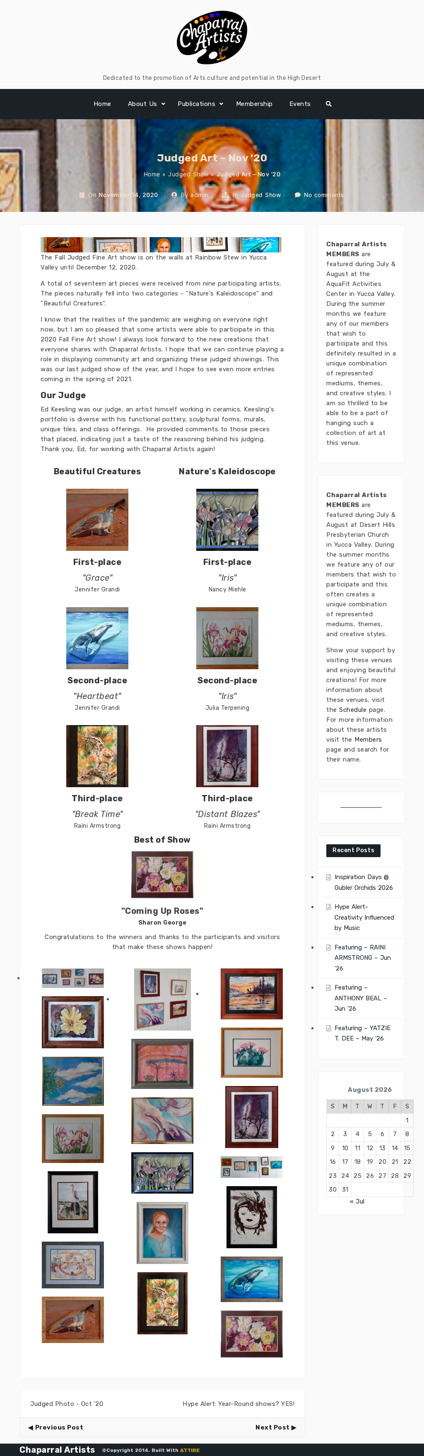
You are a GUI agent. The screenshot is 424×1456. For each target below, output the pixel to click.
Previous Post (59, 1427)
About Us (142, 104)
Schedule (352, 710)
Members (368, 739)
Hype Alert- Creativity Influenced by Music (364, 917)
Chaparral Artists (57, 1450)
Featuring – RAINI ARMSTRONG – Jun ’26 (363, 958)
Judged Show (188, 174)
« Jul (357, 1201)
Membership (254, 104)
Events (300, 104)
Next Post (272, 1427)
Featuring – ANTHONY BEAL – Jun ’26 (361, 998)
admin (199, 194)
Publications (196, 104)
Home (102, 104)
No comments (324, 194)
